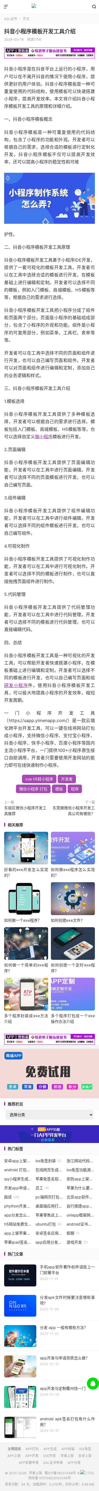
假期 (73, 1233)
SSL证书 (10, 19)
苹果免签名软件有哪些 (49, 1178)
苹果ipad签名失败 (18, 1242)
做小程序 (44, 436)
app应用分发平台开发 (49, 1242)
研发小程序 (16, 685)
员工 (42, 1188)
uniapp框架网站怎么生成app (81, 1215)
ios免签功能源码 (81, 1169)
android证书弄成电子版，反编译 (81, 1224)
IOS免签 (85, 1449)
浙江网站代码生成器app (81, 1160)
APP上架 (14, 1456)
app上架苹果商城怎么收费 (18, 1233)
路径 (11, 1197)
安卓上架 (85, 1456)
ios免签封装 (48, 1160)
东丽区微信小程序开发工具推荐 (25, 810)
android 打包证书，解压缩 (18, 1169)
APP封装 (68, 1449)
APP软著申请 (28, 1463)
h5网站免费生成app (18, 1224)
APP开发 (31, 1456)
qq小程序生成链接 (18, 1178)
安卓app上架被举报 (18, 1160)
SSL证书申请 (53, 1463)
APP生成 (50, 1449)
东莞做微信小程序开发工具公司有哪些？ (74, 810)
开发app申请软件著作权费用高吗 (18, 1188)
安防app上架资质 (81, 1178)
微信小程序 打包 (33, 788)
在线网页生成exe (49, 1169)
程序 (75, 788)
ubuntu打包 (48, 1224)
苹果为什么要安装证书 (81, 1188)
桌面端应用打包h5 (49, 1206)
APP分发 (74, 1463)
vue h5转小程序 (39, 779)
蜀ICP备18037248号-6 (62, 1473)
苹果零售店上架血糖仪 (49, 1215)
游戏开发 (77, 1242)
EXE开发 (49, 1456)
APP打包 (32, 1449)
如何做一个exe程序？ (23, 920)
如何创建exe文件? (66, 920)
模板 (59, 788)
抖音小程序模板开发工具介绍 (40, 31)
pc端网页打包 (49, 1197)
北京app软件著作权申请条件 (81, 1197)
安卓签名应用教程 (49, 1233)
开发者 (67, 779)
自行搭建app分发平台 (81, 1206)
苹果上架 (49, 7)
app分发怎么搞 (18, 1215)
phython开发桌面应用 (18, 1206)
